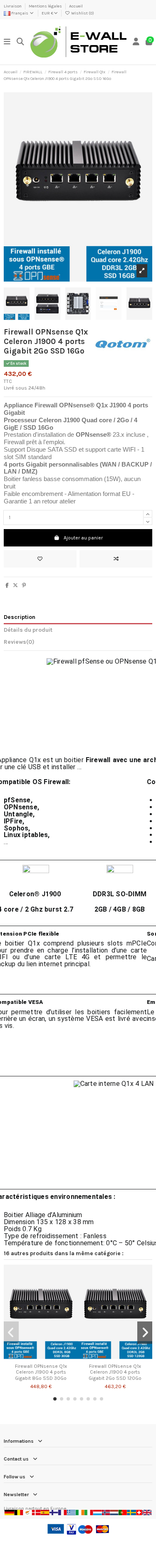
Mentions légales (46, 6)
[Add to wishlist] (40, 559)
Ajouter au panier (83, 538)
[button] (55, 1399)
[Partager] (7, 585)
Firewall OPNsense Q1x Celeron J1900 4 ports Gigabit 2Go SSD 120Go (115, 1372)
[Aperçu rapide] (50, 1357)
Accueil (76, 6)
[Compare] (40, 1357)
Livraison (13, 6)
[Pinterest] (24, 585)
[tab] (78, 643)
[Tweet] (15, 585)
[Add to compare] (115, 559)
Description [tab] (19, 617)
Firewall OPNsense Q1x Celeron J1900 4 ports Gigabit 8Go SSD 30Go (41, 1372)
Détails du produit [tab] (28, 629)
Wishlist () (82, 13)
